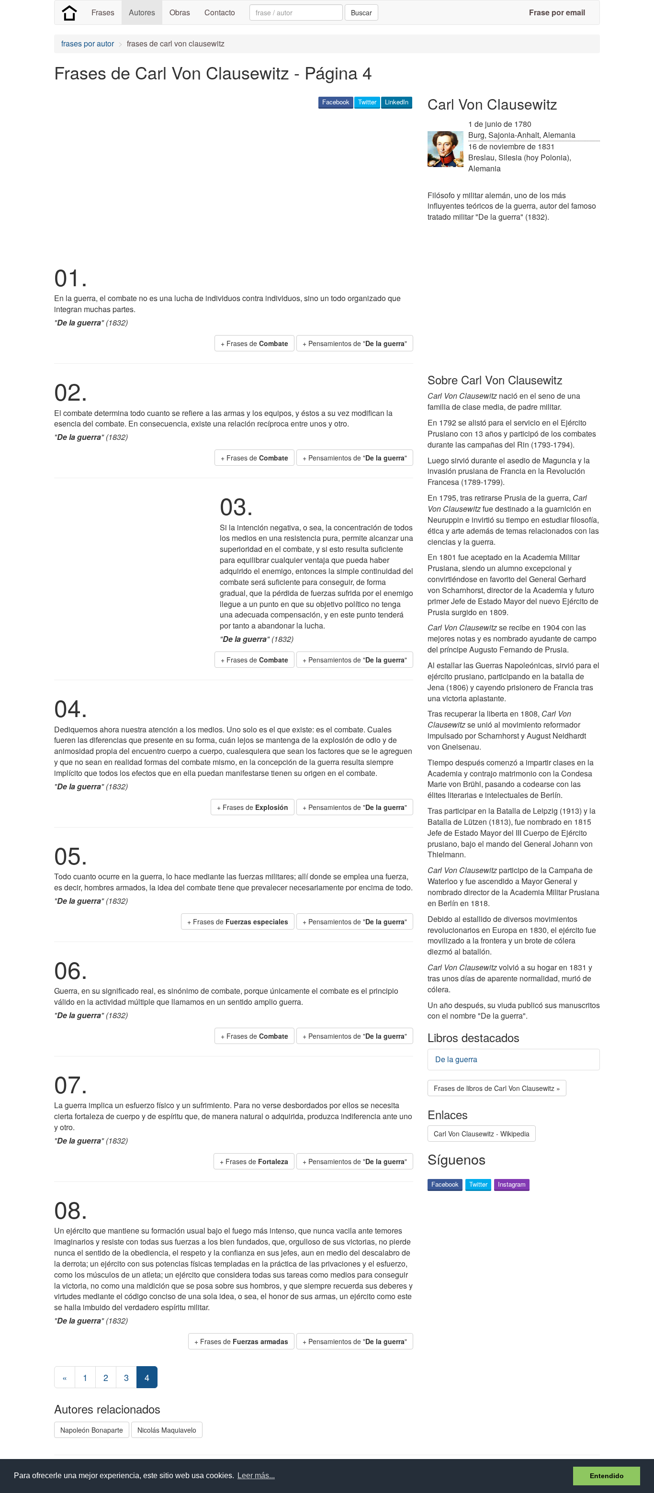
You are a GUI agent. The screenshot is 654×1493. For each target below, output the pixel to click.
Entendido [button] (607, 1476)
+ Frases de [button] (254, 343)
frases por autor (87, 43)
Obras (179, 12)
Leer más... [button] (256, 1475)
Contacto (219, 12)
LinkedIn (396, 101)
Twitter (367, 101)
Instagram (512, 1184)
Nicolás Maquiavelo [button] (166, 1430)
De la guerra (456, 1059)
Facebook (336, 101)
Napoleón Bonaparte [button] (91, 1430)
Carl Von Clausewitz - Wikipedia (482, 1133)
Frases (102, 12)
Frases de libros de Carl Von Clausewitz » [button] (497, 1088)
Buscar (361, 12)
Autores (142, 12)
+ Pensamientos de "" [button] (355, 343)
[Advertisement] (228, 185)
